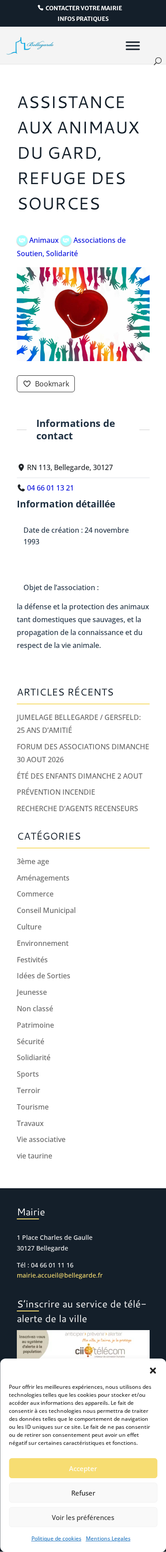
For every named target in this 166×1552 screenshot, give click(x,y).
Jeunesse (32, 992)
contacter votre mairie (84, 8)
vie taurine (34, 1156)
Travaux (30, 1123)
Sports (28, 1074)
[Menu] (133, 45)
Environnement (43, 943)
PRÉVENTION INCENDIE (56, 792)
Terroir (28, 1090)
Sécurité (30, 1041)
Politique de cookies (56, 1538)
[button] (152, 1369)
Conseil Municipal (46, 910)
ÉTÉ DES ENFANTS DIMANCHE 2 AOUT (80, 776)
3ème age (33, 861)
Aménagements (43, 878)
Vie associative (41, 1139)
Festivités (32, 960)
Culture (29, 927)
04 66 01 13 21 (50, 488)
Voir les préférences (83, 1517)
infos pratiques (83, 19)
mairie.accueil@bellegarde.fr (60, 1275)
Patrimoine (35, 1025)
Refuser (83, 1492)
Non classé (35, 1008)
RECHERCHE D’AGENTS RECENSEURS (77, 808)
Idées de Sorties (43, 976)
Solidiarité (33, 1057)
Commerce (35, 894)
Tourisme (33, 1107)
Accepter (83, 1468)
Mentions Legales (108, 1538)
